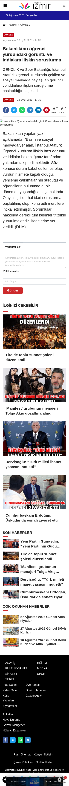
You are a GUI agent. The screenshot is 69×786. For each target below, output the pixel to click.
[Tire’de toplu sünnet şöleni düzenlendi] (34, 331)
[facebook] (6, 110)
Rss (15, 754)
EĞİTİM (42, 662)
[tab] (13, 247)
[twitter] (14, 110)
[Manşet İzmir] (34, 5)
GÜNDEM (25, 24)
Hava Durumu (11, 719)
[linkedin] (38, 110)
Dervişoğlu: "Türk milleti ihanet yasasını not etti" (33, 464)
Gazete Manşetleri (14, 725)
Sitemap (26, 754)
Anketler (8, 714)
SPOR (41, 673)
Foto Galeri (10, 684)
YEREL (10, 679)
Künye (38, 754)
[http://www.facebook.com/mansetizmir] (5, 740)
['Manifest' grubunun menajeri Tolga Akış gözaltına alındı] (34, 385)
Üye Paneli (33, 684)
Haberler (13, 24)
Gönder (12, 290)
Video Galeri (10, 690)
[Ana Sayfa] (4, 25)
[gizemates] (27, 740)
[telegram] (30, 110)
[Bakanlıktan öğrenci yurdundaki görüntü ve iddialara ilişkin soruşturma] (34, 122)
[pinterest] (46, 110)
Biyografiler (10, 705)
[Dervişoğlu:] (34, 438)
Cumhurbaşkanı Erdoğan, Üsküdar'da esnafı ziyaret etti (31, 517)
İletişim (48, 754)
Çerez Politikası (23, 762)
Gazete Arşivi (34, 695)
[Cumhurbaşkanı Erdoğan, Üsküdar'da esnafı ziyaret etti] (34, 492)
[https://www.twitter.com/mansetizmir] (12, 740)
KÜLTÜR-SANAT (16, 668)
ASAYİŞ (10, 662)
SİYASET (11, 673)
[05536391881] (20, 740)
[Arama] (64, 5)
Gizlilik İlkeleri (44, 762)
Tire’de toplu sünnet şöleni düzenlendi (29, 357)
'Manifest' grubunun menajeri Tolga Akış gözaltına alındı (31, 410)
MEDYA (42, 668)
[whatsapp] (22, 110)
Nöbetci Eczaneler (14, 730)
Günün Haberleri (36, 690)
